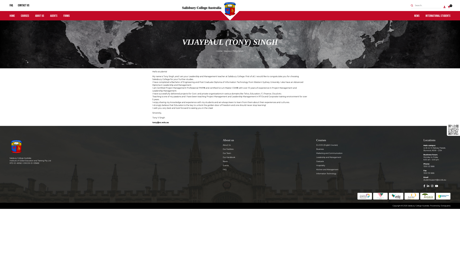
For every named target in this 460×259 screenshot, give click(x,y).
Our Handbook (229, 157)
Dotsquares (445, 206)
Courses (25, 16)
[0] (449, 7)
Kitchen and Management (327, 169)
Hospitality (320, 165)
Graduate (320, 161)
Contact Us (23, 5)
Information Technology (326, 174)
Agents (53, 16)
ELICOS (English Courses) (327, 145)
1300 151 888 (428, 173)
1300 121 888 (428, 166)
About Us (39, 16)
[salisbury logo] (230, 9)
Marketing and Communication (329, 153)
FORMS (66, 16)
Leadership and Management (328, 157)
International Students (438, 16)
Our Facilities (228, 149)
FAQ (11, 5)
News (417, 16)
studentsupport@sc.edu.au (434, 180)
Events (226, 165)
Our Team (227, 153)
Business (320, 149)
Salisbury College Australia (201, 7)
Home (12, 16)
